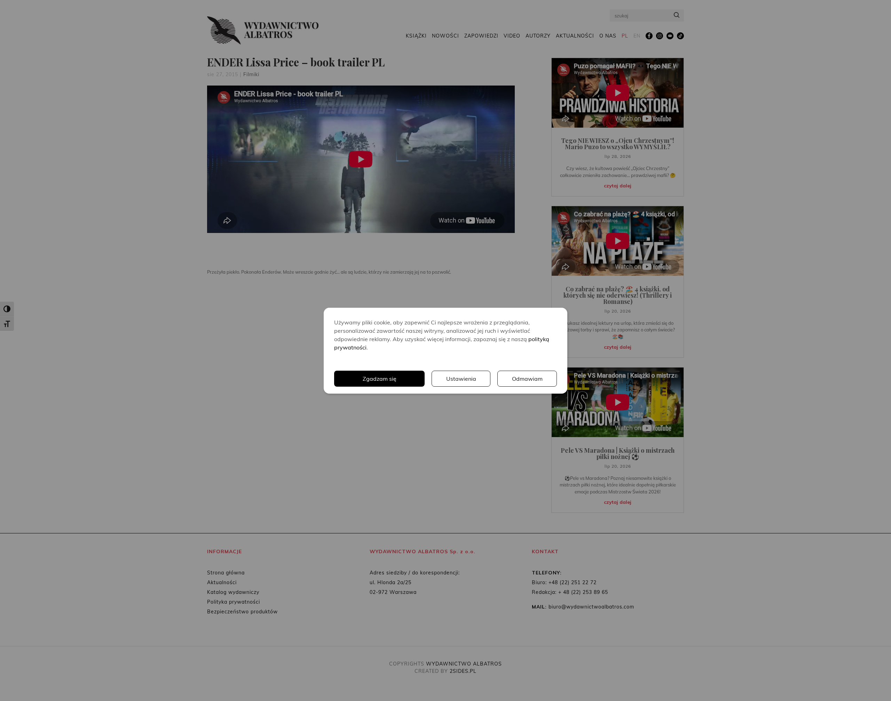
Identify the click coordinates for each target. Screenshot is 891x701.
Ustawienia (461, 378)
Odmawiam (527, 378)
